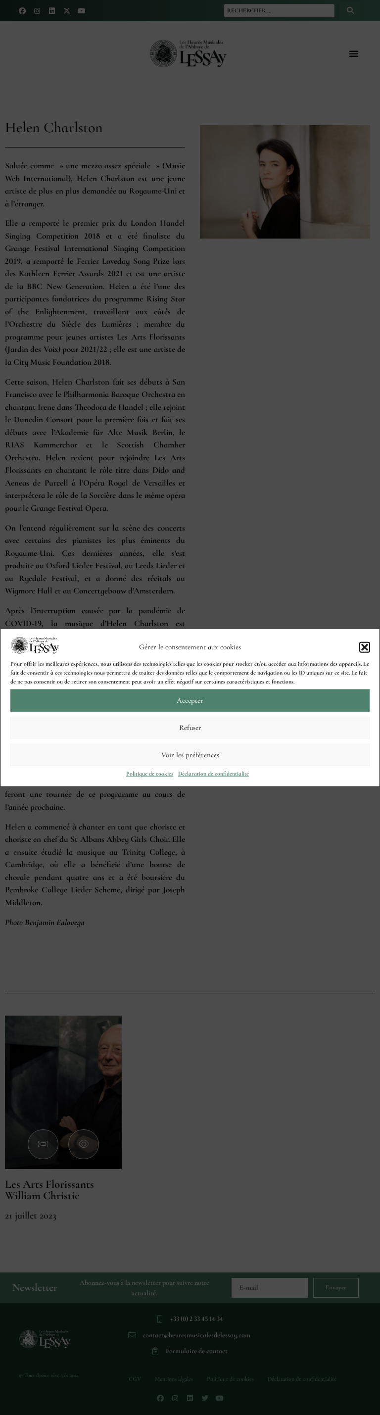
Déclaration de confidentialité (213, 773)
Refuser (190, 727)
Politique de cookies (149, 773)
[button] (365, 647)
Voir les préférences (190, 754)
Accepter (190, 700)
